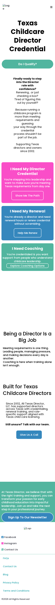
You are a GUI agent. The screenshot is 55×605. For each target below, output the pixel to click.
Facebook (10, 537)
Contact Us (11, 549)
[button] (50, 7)
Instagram (10, 543)
